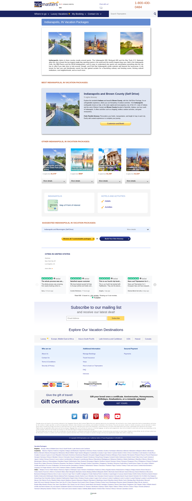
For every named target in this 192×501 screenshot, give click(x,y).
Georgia (36, 457)
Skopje (139, 484)
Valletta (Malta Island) (89, 488)
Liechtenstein (68, 459)
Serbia (89, 463)
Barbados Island (81, 472)
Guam (72, 457)
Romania (56, 463)
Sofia (144, 484)
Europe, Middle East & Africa (62, 339)
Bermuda (150, 451)
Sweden (81, 465)
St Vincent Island (77, 486)
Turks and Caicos (132, 465)
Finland (137, 455)
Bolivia (36, 453)
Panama (124, 461)
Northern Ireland (105, 461)
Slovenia (116, 463)
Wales (68, 467)
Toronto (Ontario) (144, 486)
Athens (52, 472)
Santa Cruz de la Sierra (78, 484)
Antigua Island (135, 469)
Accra (47, 469)
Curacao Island (122, 474)
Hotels (108, 201)
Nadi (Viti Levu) (39, 482)
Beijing (89, 472)
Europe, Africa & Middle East (49, 448)
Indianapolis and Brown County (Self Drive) (111, 93)
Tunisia (118, 465)
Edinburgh (50, 476)
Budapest (44, 474)
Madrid (54, 480)
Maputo (85, 480)
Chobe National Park (95, 474)
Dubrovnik (42, 476)
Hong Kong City (39, 478)
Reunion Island (121, 482)
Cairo (59, 474)
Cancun (64, 474)
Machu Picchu (46, 480)
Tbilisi (120, 486)
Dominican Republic (82, 455)
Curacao (42, 455)
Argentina (82, 451)
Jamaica (150, 457)
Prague (92, 482)
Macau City (37, 480)
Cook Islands (143, 453)
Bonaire (42, 453)
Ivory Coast (143, 457)
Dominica (72, 455)
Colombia (135, 453)
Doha (139, 474)
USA (128, 339)
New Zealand (82, 461)
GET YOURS (121, 403)
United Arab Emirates (145, 465)
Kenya (46, 459)
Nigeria (96, 461)
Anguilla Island (110, 469)
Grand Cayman (108, 476)
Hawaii (137, 339)
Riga (135, 482)
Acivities (108, 207)
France (143, 455)
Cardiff (78, 474)
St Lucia (48, 465)
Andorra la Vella (100, 469)
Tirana (131, 486)
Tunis (58, 488)
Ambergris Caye (75, 469)
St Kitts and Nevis (39, 465)
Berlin (106, 472)
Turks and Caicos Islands (69, 488)
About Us (45, 354)
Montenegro (38, 461)
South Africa (123, 463)
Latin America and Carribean (81, 448)
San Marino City (64, 484)
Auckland (58, 472)
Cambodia (93, 453)
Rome (50, 484)
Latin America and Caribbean (110, 339)
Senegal (83, 463)
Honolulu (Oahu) (50, 478)
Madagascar (106, 459)
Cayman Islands (117, 453)
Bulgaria (86, 453)
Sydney (101, 486)
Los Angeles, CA (50, 264)
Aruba (94, 451)
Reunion (49, 463)
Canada (148, 339)
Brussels (149, 472)
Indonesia (123, 457)
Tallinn (116, 486)
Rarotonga (113, 482)
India (116, 457)
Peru (136, 461)
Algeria (50, 451)
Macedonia (97, 459)
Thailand (108, 465)
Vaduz (80, 488)
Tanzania (102, 465)
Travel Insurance (89, 358)
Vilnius (113, 488)
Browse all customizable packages (77, 239)
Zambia (73, 467)
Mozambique (53, 461)
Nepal (66, 461)
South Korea (132, 463)
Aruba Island (38, 472)
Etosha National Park (60, 476)
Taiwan (96, 465)
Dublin (36, 476)
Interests (86, 374)
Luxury (44, 339)
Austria (106, 451)
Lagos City (97, 478)
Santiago (104, 484)
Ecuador (92, 455)
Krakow (81, 478)
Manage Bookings (89, 354)
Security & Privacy (48, 366)
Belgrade (100, 472)
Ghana (49, 457)
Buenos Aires (52, 474)
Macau (91, 459)
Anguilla (61, 451)
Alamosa (47, 258)
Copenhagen (113, 474)
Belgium (139, 451)
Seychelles (95, 463)
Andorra (55, 451)
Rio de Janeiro (142, 482)
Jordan (41, 459)
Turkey (124, 465)
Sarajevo (110, 484)
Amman (83, 469)
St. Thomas (87, 486)
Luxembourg (84, 459)
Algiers (67, 469)
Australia (100, 451)
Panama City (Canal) (78, 482)
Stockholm (94, 486)
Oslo (69, 482)
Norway (113, 461)
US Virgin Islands (46, 467)
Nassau (52, 482)
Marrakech (92, 480)
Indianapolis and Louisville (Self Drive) (136, 168)
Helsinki (136, 476)
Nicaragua (90, 461)
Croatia (36, 455)
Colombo (105, 474)
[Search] (155, 13)
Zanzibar (125, 488)
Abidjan (42, 469)
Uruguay (37, 467)
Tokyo (136, 486)
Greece (61, 457)
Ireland (129, 457)
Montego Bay (131, 480)
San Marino (69, 463)
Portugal (154, 461)
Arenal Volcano (145, 469)
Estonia (108, 455)
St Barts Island (151, 484)
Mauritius (138, 459)
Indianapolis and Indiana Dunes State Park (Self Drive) (54, 167)
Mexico (144, 459)
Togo (113, 465)
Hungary (106, 457)
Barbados (133, 451)
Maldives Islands (71, 480)
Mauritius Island (113, 480)
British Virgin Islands (77, 453)
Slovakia (110, 463)
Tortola (54, 488)
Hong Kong (99, 457)
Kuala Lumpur (89, 478)
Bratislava (143, 472)
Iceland (112, 457)
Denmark (65, 455)
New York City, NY (50, 261)
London (127, 478)
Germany (43, 457)
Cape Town (71, 474)
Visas (85, 362)
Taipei (111, 486)
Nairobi (47, 482)
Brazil (67, 453)
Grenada (66, 457)
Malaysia (113, 459)
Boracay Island (134, 472)
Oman (118, 461)
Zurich (131, 488)
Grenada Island (119, 476)
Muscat (147, 480)
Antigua (127, 469)
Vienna (108, 488)
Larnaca (104, 478)
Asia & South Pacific (86, 339)
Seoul (116, 484)
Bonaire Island (124, 472)
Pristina (98, 482)
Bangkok (72, 472)
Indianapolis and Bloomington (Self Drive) (58, 229)
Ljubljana (116, 478)
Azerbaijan (112, 451)
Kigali (72, 478)
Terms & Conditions (48, 362)
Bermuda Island (114, 472)
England (102, 455)
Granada (100, 476)
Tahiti (106, 486)
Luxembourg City (152, 478)
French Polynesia (151, 455)
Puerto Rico (37, 463)
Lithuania (76, 459)
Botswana (62, 453)
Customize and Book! (115, 123)
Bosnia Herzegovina (51, 453)
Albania (44, 451)
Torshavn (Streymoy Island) (42, 488)
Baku (63, 472)
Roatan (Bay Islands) (40, 484)
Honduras (91, 457)
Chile (124, 453)
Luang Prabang (135, 478)
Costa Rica (151, 453)
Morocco (45, 461)
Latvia (61, 459)
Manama (79, 480)
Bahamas (120, 451)
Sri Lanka (145, 463)
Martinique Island (102, 480)
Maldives (120, 459)
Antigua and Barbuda (71, 451)
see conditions (93, 385)
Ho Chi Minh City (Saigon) (147, 476)
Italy (137, 457)
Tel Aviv (125, 486)
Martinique (131, 459)
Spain (139, 463)
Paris (87, 482)
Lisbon (110, 478)
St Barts (151, 463)
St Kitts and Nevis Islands (42, 486)
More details (131, 229)
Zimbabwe (80, 467)
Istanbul (58, 478)
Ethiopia (114, 455)
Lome (122, 478)
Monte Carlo (122, 480)
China (129, 453)
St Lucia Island (55, 486)
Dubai (155, 474)
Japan (36, 459)
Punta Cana (104, 482)
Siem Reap (122, 484)
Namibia (60, 461)
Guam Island (128, 476)
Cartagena (84, 474)
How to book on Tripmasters (93, 366)
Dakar (130, 474)
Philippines (142, 461)
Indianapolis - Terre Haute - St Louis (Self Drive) (108, 167)
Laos (56, 459)
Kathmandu (65, 478)
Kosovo (52, 459)
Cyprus (48, 455)
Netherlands (73, 461)
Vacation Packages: (40, 446)
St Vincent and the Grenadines (69, 465)
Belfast (94, 472)
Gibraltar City (92, 476)
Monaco (150, 459)
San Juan (56, 484)
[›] (146, 232)
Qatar (44, 463)
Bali (67, 472)
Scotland (77, 463)
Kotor (76, 478)
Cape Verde (107, 453)
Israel (133, 457)
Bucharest (37, 474)
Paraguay (131, 461)
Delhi (134, 474)
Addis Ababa (54, 469)
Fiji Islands (131, 455)
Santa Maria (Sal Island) (93, 484)
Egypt (97, 455)
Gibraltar (54, 457)
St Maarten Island (66, 486)
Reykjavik (130, 482)
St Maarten (55, 465)
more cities (49, 268)
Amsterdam (90, 469)
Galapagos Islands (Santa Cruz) (77, 476)
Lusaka (143, 478)
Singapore (103, 463)
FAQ (84, 370)
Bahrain (126, 451)
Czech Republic (56, 455)
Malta (125, 459)
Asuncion (46, 472)
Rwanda (62, 463)
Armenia (89, 451)
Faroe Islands (122, 455)
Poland (149, 461)
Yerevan (118, 488)
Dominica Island (147, 474)
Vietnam (62, 467)
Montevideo (140, 480)
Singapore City (131, 484)
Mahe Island (61, 480)
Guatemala (78, 457)
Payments (127, 354)
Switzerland (88, 465)
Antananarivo (120, 469)
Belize (145, 451)
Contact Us (46, 358)
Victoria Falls (101, 488)
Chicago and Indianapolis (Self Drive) (82, 168)
